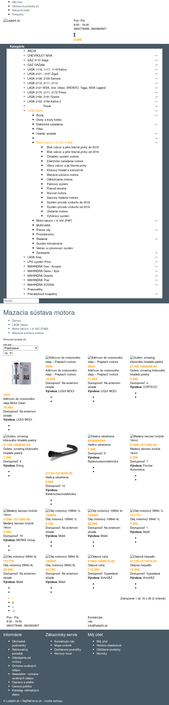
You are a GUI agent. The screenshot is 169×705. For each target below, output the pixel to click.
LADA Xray (35, 257)
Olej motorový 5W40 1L (145, 519)
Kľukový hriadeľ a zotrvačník (64, 170)
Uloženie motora (56, 211)
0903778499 (81, 28)
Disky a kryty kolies (49, 119)
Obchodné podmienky (19, 643)
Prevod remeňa (55, 188)
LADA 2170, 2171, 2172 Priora (47, 92)
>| (13, 611)
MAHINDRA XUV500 (41, 284)
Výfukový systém (57, 216)
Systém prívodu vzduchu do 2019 (67, 202)
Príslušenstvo (45, 234)
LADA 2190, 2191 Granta (43, 97)
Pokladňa (18, 14)
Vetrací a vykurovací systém (54, 248)
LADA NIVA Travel (39, 106)
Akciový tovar (63, 653)
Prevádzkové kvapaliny (42, 294)
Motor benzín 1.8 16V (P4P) (54, 220)
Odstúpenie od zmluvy (21, 659)
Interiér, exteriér (46, 133)
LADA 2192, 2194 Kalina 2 (44, 101)
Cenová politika (22, 686)
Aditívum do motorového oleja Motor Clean (19, 401)
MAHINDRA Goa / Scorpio (44, 266)
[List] (9, 344)
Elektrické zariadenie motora (64, 161)
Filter (39, 129)
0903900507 (98, 28)
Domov (16, 320)
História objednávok (109, 645)
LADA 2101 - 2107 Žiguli (43, 74)
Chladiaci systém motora (62, 156)
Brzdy (40, 115)
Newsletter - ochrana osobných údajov (25, 676)
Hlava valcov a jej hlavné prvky (66, 165)
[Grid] (5, 344)
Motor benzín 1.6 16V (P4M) (54, 142)
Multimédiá (43, 225)
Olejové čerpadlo (140, 565)
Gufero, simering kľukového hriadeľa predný (147, 372)
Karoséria (42, 138)
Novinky (102, 653)
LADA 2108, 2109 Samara (44, 78)
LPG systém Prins (39, 262)
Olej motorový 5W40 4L (18, 565)
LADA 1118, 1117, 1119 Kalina (47, 69)
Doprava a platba (23, 682)
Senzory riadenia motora (61, 197)
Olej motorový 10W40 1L (61, 519)
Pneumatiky (35, 289)
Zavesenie (43, 252)
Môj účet (17, 2)
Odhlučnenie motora (58, 179)
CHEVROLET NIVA (40, 55)
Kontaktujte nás (64, 641)
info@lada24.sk (98, 625)
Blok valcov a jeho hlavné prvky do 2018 (72, 147)
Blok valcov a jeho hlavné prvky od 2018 (72, 152)
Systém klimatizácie (49, 243)
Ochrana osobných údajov (24, 668)
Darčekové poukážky (67, 649)
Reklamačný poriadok (20, 651)
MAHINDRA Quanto (40, 275)
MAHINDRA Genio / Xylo (43, 271)
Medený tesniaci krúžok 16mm (145, 451)
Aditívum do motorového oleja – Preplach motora (61, 372)
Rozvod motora (55, 193)
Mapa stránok (63, 645)
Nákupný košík (21, 10)
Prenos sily (43, 230)
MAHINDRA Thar (38, 280)
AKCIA (32, 51)
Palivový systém (56, 184)
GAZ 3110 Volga (38, 60)
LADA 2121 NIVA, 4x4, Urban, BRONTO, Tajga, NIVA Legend (67, 87)
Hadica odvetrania (57, 477)
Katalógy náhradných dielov (25, 692)
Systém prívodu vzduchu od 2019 (67, 207)
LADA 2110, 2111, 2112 (43, 83)
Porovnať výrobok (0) (14, 339)
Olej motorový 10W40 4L (103, 519)
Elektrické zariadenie (49, 124)
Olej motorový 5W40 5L (60, 565)
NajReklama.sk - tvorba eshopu (42, 701)
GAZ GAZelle (36, 65)
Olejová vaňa (96, 565)
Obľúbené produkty (109, 649)
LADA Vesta (35, 110)
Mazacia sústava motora (61, 175)
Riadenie (41, 239)
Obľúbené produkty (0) (25, 6)
